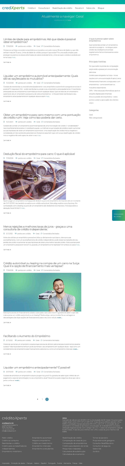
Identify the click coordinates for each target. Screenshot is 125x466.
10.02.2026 (10, 83)
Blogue (101, 8)
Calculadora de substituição (73, 451)
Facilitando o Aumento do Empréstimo (26, 336)
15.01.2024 (10, 122)
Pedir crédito (7, 438)
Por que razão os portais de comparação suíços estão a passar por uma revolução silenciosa (103, 69)
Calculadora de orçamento (73, 454)
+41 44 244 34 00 (8, 429)
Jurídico (96, 451)
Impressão (6, 463)
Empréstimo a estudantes (42, 449)
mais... (14, 57)
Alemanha (67, 463)
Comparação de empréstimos (74, 443)
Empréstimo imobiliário (12, 451)
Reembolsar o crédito (11, 443)
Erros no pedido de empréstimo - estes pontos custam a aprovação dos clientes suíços (103, 100)
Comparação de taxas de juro (74, 441)
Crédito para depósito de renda (75, 446)
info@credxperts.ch (9, 431)
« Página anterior (37, 399)
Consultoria (43, 8)
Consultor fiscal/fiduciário (103, 443)
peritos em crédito (25, 46)
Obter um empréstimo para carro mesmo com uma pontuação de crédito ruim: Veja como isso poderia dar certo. (41, 116)
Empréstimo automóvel (42, 438)
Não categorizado (95, 118)
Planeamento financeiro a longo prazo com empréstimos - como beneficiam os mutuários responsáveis (104, 85)
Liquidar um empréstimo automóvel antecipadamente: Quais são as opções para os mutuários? (40, 77)
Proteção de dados (18, 463)
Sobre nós (90, 8)
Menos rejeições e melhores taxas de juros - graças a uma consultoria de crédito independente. (37, 228)
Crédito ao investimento (42, 443)
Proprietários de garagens (103, 441)
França (74, 463)
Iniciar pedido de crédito (118, 215)
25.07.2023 (10, 372)
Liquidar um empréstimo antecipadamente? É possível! (36, 367)
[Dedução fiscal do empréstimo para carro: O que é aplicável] (34, 180)
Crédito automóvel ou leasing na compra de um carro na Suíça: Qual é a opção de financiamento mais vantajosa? (41, 265)
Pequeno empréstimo (41, 441)
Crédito (31, 8)
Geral (38, 46)
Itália (80, 463)
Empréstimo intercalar (41, 446)
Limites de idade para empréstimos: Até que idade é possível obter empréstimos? (39, 41)
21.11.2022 (9, 234)
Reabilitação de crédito (62, 8)
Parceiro (78, 8)
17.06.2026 (10, 46)
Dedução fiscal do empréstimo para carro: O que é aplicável (39, 153)
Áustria (59, 463)
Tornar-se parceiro (100, 438)
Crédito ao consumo (10, 441)
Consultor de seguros (101, 446)
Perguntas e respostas (71, 449)
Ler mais (6, 62)
